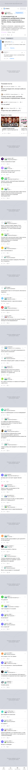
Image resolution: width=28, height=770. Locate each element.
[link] (10, 126)
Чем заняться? (11, 712)
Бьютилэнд (10, 317)
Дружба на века (11, 299)
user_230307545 (6, 94)
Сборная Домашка (10, 13)
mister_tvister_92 (6, 86)
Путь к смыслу (10, 496)
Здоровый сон (10, 742)
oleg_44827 (5, 102)
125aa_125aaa (6, 108)
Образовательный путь (13, 179)
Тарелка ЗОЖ (12, 108)
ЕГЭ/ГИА (9, 168)
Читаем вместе (11, 486)
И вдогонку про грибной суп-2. (11, 110)
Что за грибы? (5, 104)
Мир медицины (11, 507)
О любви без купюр (12, 102)
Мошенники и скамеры (13, 606)
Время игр (10, 367)
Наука (8, 189)
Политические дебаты (13, 431)
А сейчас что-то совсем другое (14, 348)
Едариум (12, 86)
